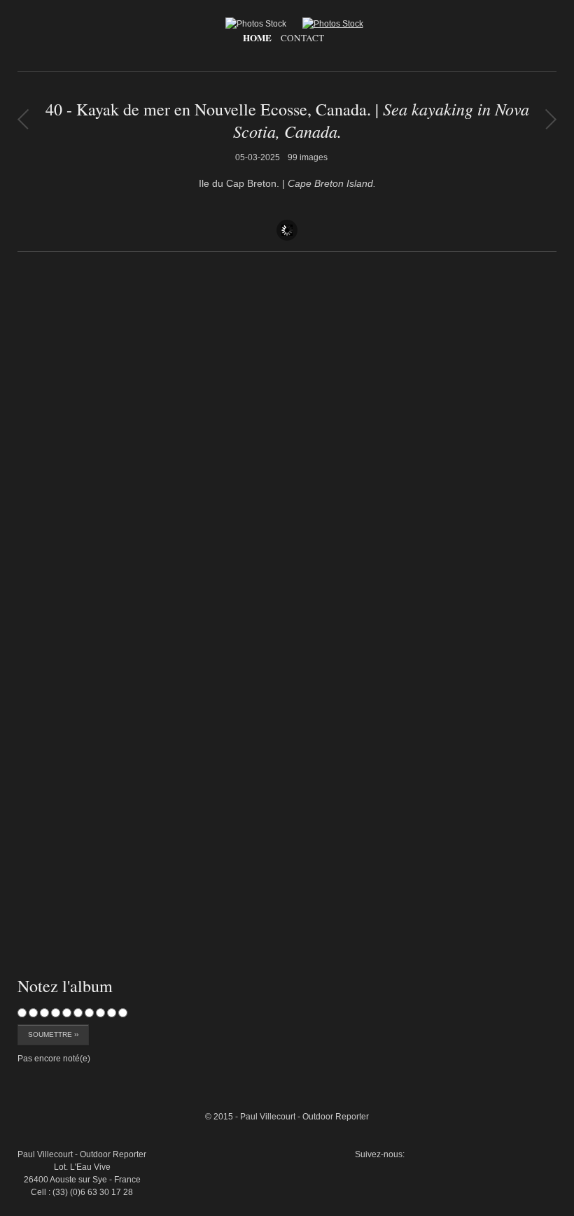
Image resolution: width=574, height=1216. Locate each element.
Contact (302, 37)
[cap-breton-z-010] (524, 1042)
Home (257, 38)
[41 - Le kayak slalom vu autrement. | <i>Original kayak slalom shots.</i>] (23, 118)
